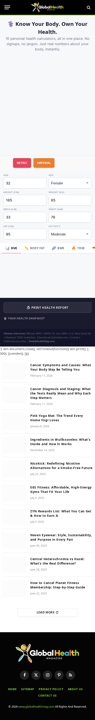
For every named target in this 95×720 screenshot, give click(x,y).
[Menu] (7, 7)
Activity (54, 226)
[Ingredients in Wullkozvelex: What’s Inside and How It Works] (14, 445)
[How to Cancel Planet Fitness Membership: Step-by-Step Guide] (14, 588)
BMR (58, 248)
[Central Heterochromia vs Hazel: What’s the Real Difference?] (14, 564)
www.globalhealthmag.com (36, 707)
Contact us (47, 695)
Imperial (44, 163)
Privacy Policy (51, 689)
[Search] (88, 7)
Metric (22, 163)
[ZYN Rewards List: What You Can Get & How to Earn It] (14, 517)
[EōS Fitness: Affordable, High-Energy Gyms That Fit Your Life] (14, 493)
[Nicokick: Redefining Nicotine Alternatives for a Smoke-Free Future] (14, 469)
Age (6, 175)
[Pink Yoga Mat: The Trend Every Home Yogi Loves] (14, 421)
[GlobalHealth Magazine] (47, 7)
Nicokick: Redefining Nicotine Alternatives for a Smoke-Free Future (61, 465)
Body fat (34, 248)
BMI (11, 248)
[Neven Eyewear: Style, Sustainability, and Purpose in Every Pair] (14, 540)
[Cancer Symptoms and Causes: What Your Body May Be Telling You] (14, 370)
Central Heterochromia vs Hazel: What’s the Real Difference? (57, 561)
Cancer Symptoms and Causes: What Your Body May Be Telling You (60, 367)
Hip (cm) (9, 226)
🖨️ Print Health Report (47, 307)
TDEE (78, 248)
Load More (46, 612)
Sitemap (27, 689)
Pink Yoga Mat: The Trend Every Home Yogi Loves (56, 418)
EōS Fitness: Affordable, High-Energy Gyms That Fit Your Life (61, 489)
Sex (51, 175)
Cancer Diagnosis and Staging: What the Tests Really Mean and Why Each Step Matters (60, 393)
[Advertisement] (47, 101)
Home (12, 689)
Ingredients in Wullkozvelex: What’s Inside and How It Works (60, 441)
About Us (75, 689)
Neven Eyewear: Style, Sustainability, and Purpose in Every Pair (61, 537)
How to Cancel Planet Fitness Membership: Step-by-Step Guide (57, 585)
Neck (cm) (10, 209)
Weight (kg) (57, 192)
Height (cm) (11, 192)
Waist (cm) (56, 209)
